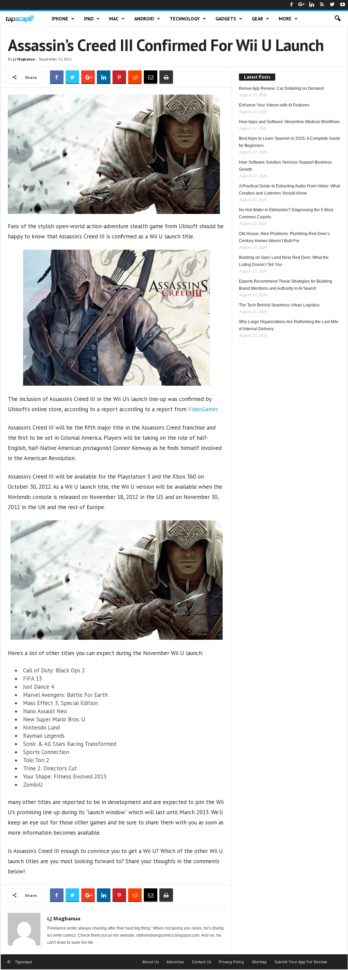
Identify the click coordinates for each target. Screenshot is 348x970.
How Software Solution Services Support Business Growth (285, 166)
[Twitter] (332, 5)
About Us (150, 961)
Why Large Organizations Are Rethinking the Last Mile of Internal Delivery (288, 325)
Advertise (175, 961)
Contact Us (201, 961)
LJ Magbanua (24, 59)
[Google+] (302, 5)
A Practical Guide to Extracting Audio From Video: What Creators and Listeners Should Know (289, 190)
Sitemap (259, 961)
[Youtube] (342, 5)
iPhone (60, 19)
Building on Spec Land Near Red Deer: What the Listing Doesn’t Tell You (284, 261)
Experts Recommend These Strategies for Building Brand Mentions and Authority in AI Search (285, 285)
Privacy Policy (231, 961)
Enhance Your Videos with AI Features (274, 105)
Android (144, 19)
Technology (185, 19)
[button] (337, 18)
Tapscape (23, 961)
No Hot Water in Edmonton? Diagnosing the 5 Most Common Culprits (286, 213)
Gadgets (225, 19)
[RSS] (322, 5)
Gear (257, 19)
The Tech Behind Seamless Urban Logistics (279, 305)
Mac (114, 19)
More (285, 19)
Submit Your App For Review (301, 961)
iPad (88, 19)
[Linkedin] (312, 5)
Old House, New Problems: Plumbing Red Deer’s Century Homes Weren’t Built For (284, 237)
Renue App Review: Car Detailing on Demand (281, 88)
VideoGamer (203, 409)
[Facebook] (292, 5)
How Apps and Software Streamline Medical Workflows (289, 121)
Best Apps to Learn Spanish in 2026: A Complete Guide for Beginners (289, 142)
